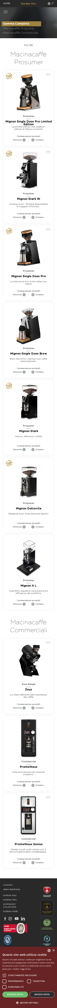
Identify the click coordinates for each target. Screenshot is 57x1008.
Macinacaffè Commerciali (20, 32)
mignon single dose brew (28, 353)
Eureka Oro (28, 4)
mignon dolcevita (28, 508)
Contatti (8, 885)
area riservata (11, 889)
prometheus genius (29, 844)
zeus (28, 689)
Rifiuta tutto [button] (42, 994)
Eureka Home (10, 911)
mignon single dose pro (28, 276)
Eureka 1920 (9, 895)
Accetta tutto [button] (15, 994)
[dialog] (28, 977)
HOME (6, 4)
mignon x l (28, 585)
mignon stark (28, 431)
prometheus (28, 767)
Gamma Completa (16, 23)
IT (53, 4)
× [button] (53, 950)
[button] (28, 1002)
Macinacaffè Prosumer (18, 28)
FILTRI (28, 45)
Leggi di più (25, 969)
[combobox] (49, 950)
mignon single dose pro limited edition (28, 123)
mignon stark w (28, 199)
